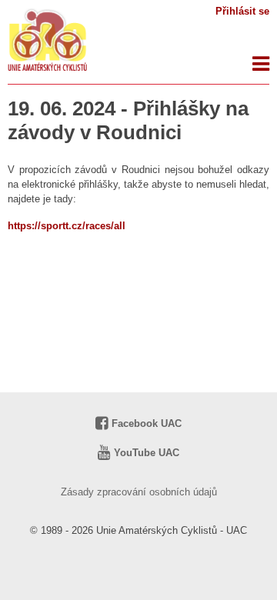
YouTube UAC (145, 452)
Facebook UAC (145, 423)
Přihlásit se (242, 11)
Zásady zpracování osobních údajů (139, 492)
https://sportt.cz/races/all (66, 226)
